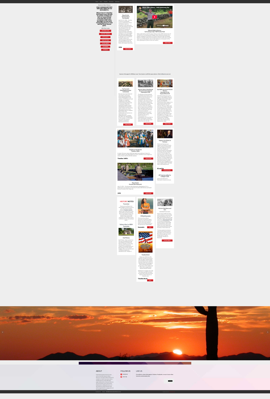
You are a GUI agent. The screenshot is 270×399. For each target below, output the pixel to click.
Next (268, 332)
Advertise (117, 1)
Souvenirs (111, 1)
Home (97, 1)
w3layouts (172, 391)
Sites (101, 1)
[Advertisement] (105, 74)
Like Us (139, 371)
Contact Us (98, 391)
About (103, 391)
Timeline (106, 1)
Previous (2, 332)
